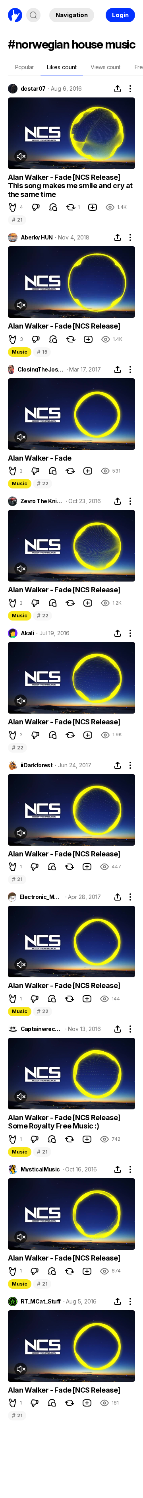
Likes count (62, 67)
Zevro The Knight (41, 501)
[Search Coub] (33, 15)
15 (42, 351)
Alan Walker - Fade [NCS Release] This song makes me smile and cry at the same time (70, 185)
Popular (24, 67)
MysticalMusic (40, 1169)
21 (17, 219)
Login (120, 15)
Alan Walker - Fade (40, 458)
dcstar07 (33, 88)
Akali (27, 633)
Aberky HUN (36, 237)
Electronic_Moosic (41, 897)
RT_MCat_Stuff (41, 1301)
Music (19, 352)
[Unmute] (20, 156)
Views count (105, 67)
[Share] (117, 88)
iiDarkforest (36, 765)
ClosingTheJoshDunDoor (40, 369)
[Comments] (53, 207)
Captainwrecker (42, 1029)
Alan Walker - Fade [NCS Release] (64, 326)
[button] (12, 207)
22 (42, 483)
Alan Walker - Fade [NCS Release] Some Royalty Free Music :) (64, 1121)
